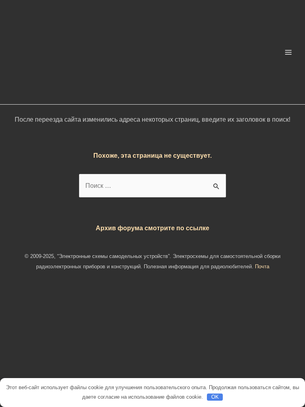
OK (215, 397)
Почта (262, 266)
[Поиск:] (152, 185)
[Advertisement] (152, 349)
